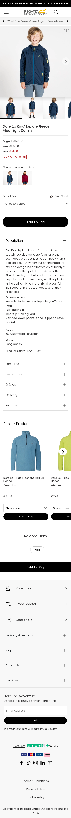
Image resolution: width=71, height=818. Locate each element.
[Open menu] (6, 12)
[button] (66, 61)
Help (9, 650)
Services (12, 680)
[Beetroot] (25, 178)
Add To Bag (35, 567)
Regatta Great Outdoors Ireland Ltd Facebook (21, 763)
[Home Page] (35, 12)
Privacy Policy (35, 789)
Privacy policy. (48, 729)
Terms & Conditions (35, 781)
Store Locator (26, 604)
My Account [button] (25, 588)
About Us (12, 665)
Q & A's (11, 384)
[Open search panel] (56, 12)
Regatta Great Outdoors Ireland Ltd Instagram (35, 763)
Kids (37, 550)
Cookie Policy (35, 798)
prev (3, 21)
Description (14, 240)
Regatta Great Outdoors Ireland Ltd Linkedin (42, 763)
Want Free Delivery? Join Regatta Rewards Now (35, 21)
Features (12, 364)
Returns (11, 405)
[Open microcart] (64, 12)
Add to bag (36, 222)
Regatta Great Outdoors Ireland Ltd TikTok (28, 763)
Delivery (11, 395)
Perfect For (14, 374)
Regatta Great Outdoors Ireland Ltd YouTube (50, 763)
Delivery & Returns (19, 635)
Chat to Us (24, 620)
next (67, 21)
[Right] (63, 451)
